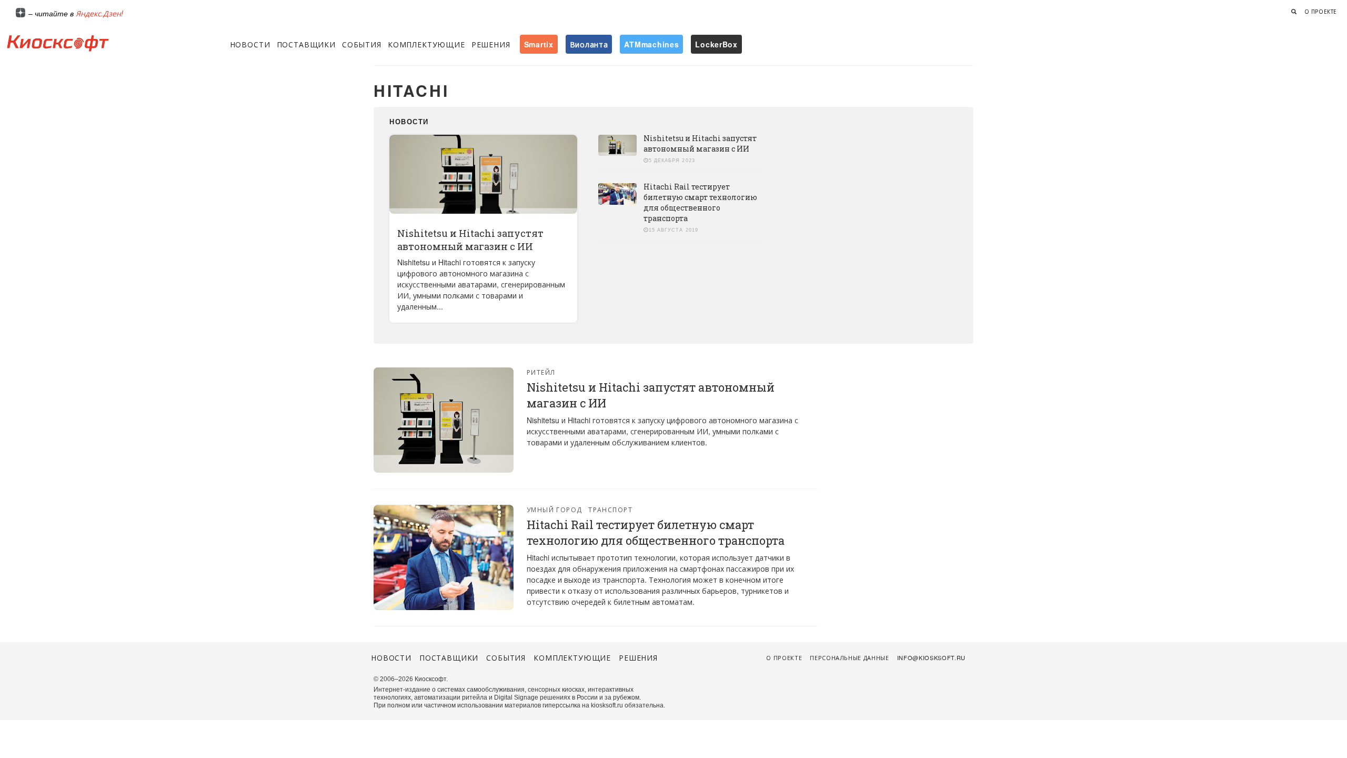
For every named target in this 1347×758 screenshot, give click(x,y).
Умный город (554, 509)
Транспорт (610, 509)
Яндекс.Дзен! (99, 13)
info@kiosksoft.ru (931, 657)
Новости (250, 44)
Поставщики (306, 44)
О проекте (1320, 11)
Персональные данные (849, 657)
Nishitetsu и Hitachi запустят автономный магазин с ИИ (470, 240)
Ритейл (541, 371)
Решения (490, 44)
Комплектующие (426, 44)
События (361, 44)
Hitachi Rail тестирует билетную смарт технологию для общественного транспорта (700, 202)
